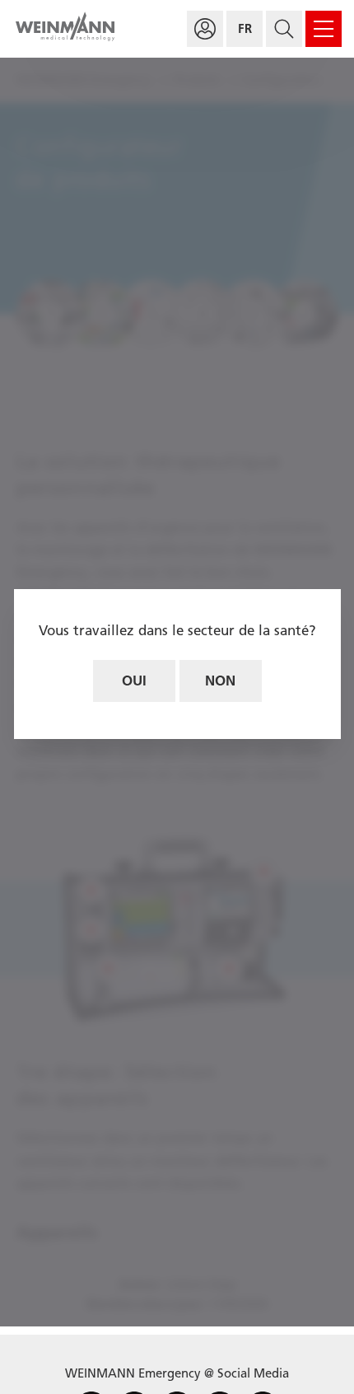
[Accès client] (205, 29)
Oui (134, 680)
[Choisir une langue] (244, 29)
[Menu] (323, 29)
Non (220, 680)
